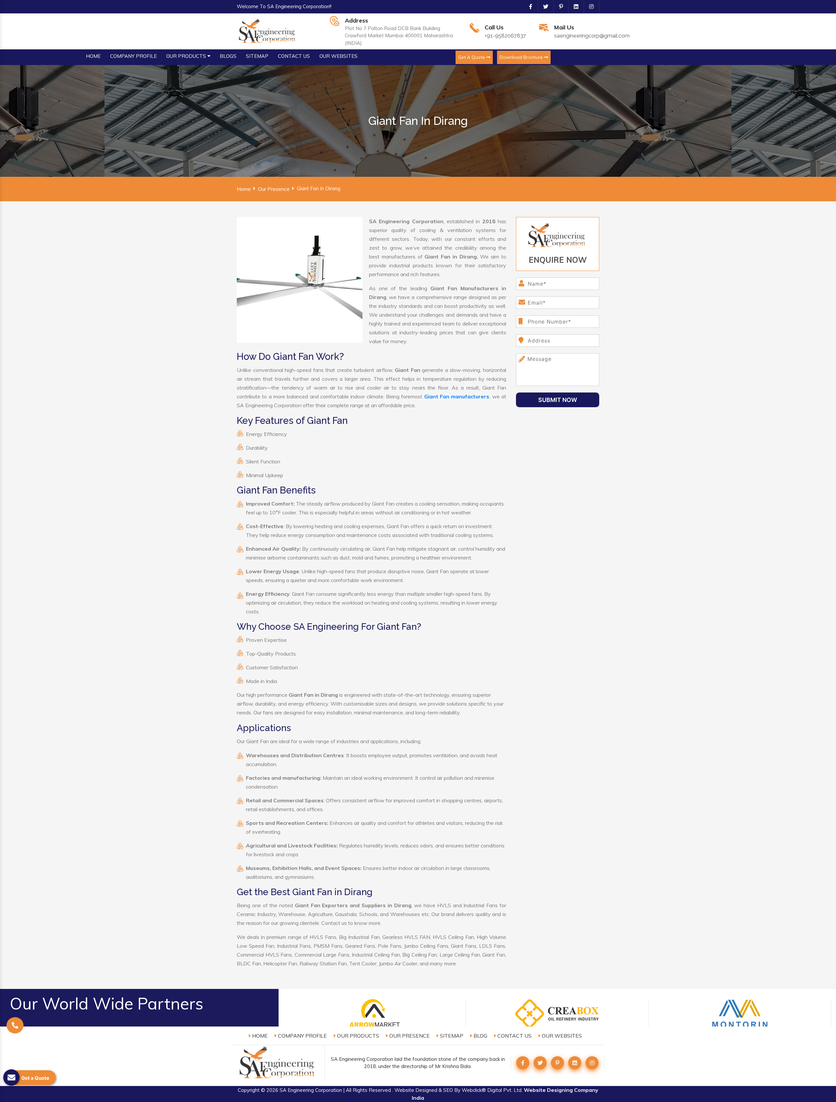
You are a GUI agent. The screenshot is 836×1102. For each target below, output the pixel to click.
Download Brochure (522, 57)
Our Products (357, 1035)
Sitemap (451, 1035)
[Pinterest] (558, 6)
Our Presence (274, 189)
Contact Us (514, 1035)
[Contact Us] (15, 1027)
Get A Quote (472, 57)
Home (244, 189)
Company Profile (302, 1035)
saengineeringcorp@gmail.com (592, 36)
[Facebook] (528, 6)
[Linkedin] (573, 6)
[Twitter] (543, 6)
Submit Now (557, 399)
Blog (479, 1035)
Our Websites (561, 1035)
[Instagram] (589, 6)
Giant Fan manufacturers (457, 396)
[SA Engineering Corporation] (268, 30)
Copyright (249, 1090)
